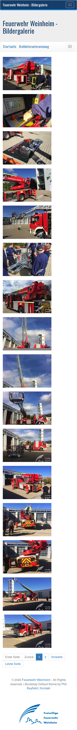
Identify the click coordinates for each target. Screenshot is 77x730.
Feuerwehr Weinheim (36, 680)
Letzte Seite (13, 664)
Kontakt (45, 688)
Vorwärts (57, 657)
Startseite (9, 46)
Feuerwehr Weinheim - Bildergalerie (25, 4)
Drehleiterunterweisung (34, 46)
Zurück (29, 657)
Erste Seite (12, 657)
